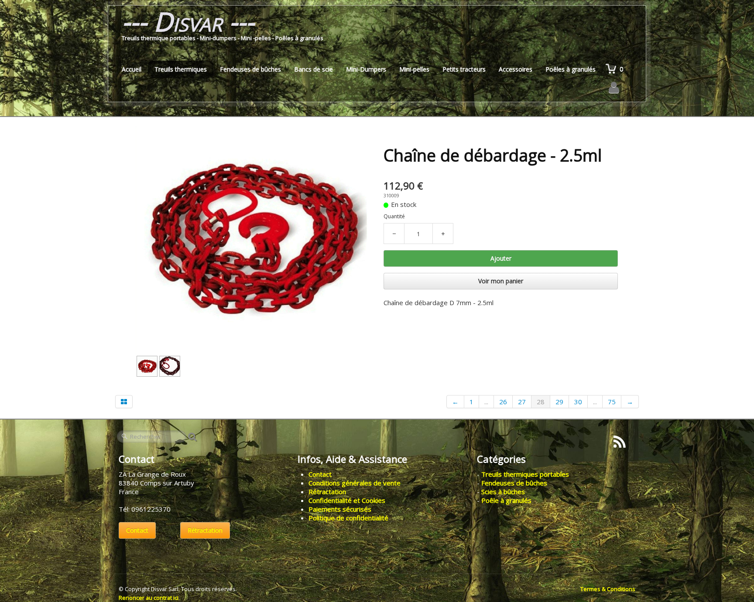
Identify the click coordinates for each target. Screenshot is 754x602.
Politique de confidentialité (348, 517)
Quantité (394, 216)
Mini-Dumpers (366, 69)
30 (578, 401)
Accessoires (515, 69)
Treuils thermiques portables (525, 474)
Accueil (131, 69)
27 (522, 401)
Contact (137, 530)
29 (559, 401)
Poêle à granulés (506, 500)
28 (541, 401)
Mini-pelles (414, 69)
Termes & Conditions (607, 589)
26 (503, 401)
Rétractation (205, 530)
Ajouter (500, 258)
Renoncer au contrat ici (148, 598)
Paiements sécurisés (339, 509)
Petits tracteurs (464, 69)
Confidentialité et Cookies (346, 500)
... (486, 401)
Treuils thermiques (180, 69)
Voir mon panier (500, 281)
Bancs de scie (313, 69)
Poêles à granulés (570, 69)
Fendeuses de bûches (250, 69)
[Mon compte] (614, 87)
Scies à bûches (503, 491)
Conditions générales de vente (354, 482)
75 (612, 401)
